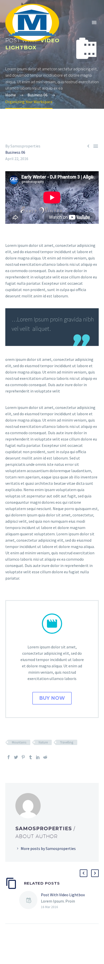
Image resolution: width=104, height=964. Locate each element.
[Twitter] (16, 757)
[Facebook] (9, 757)
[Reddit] (45, 757)
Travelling (66, 742)
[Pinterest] (23, 757)
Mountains (19, 742)
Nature (43, 742)
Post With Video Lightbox (63, 894)
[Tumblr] (31, 757)
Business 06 (15, 152)
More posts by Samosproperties (48, 848)
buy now (52, 698)
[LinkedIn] (38, 757)
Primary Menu (94, 22)
